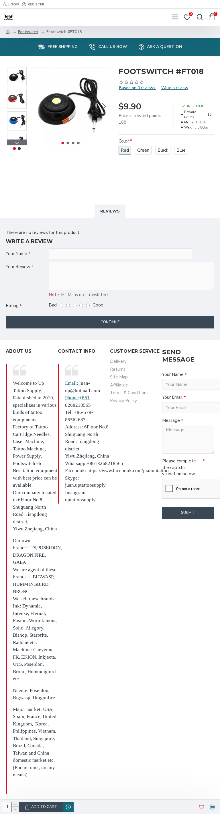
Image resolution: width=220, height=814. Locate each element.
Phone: (72, 397)
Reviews (110, 211)
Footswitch (28, 32)
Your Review (18, 267)
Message (171, 420)
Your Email (172, 397)
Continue (110, 322)
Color (124, 141)
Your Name (16, 253)
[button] (37, 106)
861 (86, 397)
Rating (12, 305)
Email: (71, 383)
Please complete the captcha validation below (179, 467)
